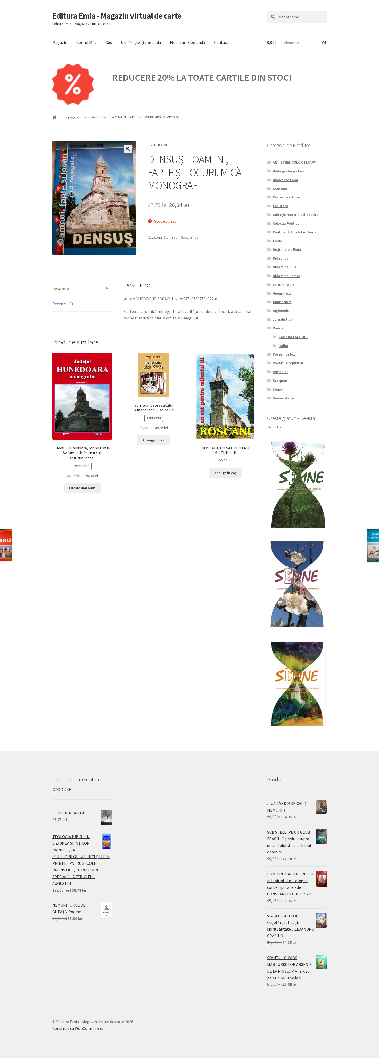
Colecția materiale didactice (295, 214)
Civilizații (89, 117)
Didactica (281, 258)
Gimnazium (282, 302)
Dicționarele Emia (287, 249)
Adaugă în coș (154, 440)
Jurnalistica (282, 319)
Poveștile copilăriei (288, 363)
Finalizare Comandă (187, 42)
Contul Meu (86, 42)
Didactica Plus (284, 267)
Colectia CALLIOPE (293, 337)
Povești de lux (284, 354)
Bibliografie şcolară (288, 171)
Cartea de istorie (286, 197)
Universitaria (283, 398)
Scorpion (280, 380)
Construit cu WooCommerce (77, 1028)
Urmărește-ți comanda (141, 42)
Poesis (278, 328)
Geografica (189, 237)
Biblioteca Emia (285, 179)
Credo (277, 241)
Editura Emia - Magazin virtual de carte (116, 16)
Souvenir (280, 389)
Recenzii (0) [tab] (62, 303)
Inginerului (281, 310)
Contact (221, 42)
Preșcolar (280, 371)
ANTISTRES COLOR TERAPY (294, 162)
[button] (128, 149)
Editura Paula (283, 284)
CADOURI (280, 188)
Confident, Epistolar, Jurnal (295, 232)
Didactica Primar (286, 275)
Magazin (59, 42)
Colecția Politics (286, 223)
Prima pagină (68, 117)
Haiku (283, 345)
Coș (108, 42)
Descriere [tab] (60, 288)
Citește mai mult (82, 488)
